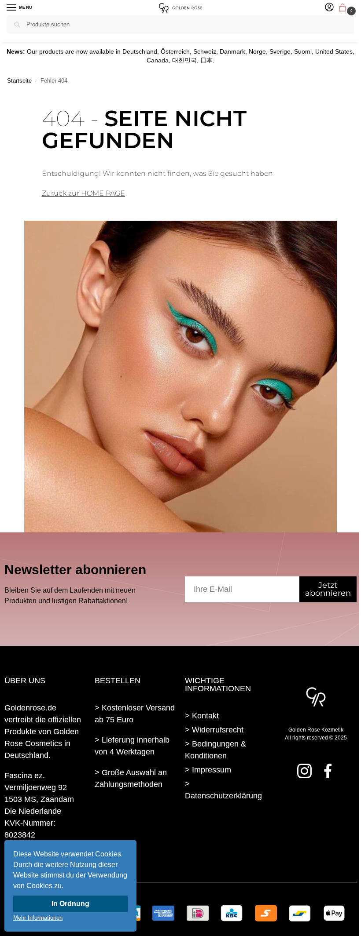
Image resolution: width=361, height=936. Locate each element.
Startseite (19, 80)
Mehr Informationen (38, 917)
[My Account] (329, 8)
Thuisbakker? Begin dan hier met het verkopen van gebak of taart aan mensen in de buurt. (135, 828)
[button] (344, 8)
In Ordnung (70, 903)
